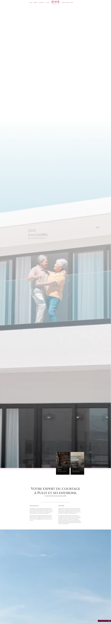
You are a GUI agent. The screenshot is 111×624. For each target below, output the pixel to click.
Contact (71, 2)
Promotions (41, 2)
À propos (63, 2)
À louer (47, 2)
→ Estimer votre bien (103, 620)
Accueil (30, 2)
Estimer (67, 2)
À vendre (35, 2)
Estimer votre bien (76, 471)
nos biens (59, 469)
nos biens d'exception (62, 471)
